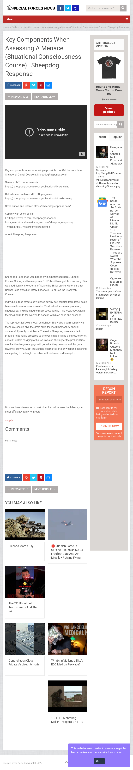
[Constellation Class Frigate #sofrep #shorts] (25, 639)
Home (6, 27)
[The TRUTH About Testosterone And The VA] (25, 582)
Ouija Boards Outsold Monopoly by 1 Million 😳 (116, 350)
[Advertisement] (46, 256)
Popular (117, 136)
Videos (15, 27)
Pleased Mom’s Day (21, 546)
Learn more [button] (114, 752)
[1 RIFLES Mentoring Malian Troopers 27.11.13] (67, 696)
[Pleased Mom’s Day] (25, 525)
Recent (101, 136)
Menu (10, 19)
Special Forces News (13, 763)
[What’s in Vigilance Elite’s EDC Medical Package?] (67, 639)
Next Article (43, 96)
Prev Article (19, 96)
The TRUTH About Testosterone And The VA (23, 607)
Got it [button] (99, 761)
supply (9, 420)
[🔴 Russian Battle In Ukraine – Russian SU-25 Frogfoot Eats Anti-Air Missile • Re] (67, 525)
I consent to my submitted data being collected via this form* (107, 412)
